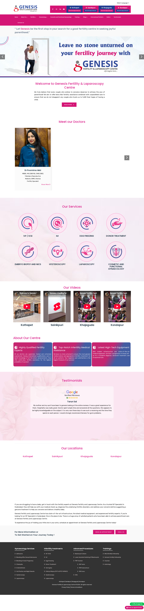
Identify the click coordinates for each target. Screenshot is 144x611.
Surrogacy (48, 568)
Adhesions (19, 553)
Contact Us (21, 22)
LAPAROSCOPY (86, 264)
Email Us (121, 532)
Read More (68, 104)
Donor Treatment (50, 564)
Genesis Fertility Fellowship (112, 557)
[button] (11, 56)
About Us (24, 17)
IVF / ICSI (28, 235)
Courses (107, 560)
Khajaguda (75, 581)
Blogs (85, 17)
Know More (45, 184)
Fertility (33, 17)
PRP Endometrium (83, 568)
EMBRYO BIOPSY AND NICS (28, 264)
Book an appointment (104, 532)
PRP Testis (81, 564)
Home (16, 17)
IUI (57, 235)
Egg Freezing (49, 560)
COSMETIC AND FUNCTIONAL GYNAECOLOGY (116, 266)
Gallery (108, 17)
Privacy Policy (66, 587)
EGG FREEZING (87, 235)
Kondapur (82, 581)
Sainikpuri (68, 581)
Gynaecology (42, 17)
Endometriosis (20, 568)
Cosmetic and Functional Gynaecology (60, 17)
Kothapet (62, 581)
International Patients (97, 17)
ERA (76, 575)
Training (77, 17)
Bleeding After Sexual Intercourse (26, 557)
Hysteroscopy (20, 575)
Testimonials (117, 17)
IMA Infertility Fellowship (111, 553)
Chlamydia (19, 564)
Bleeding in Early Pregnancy (24, 560)
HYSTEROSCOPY (57, 264)
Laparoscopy (19, 578)
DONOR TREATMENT (116, 235)
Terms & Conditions (76, 587)
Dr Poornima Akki (33, 170)
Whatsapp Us (137, 604)
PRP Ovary (81, 571)
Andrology (107, 564)
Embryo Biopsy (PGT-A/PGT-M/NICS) (56, 571)
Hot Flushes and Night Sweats (24, 571)
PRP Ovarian (78, 560)
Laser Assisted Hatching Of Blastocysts (86, 557)
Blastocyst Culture (80, 553)
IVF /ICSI (48, 553)
